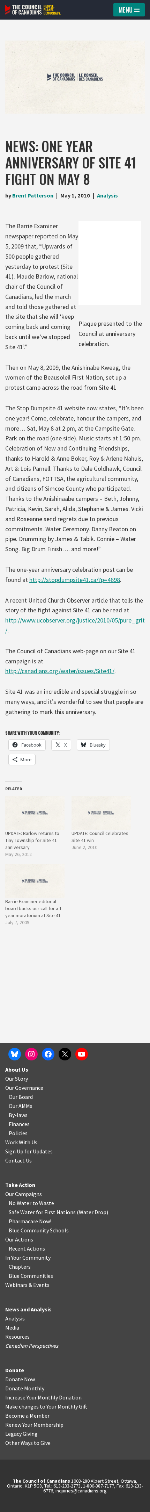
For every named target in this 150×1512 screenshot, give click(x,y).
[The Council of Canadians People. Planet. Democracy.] (33, 10)
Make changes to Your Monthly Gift (46, 1406)
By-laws (18, 1114)
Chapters (20, 1266)
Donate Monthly (24, 1388)
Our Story (16, 1078)
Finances (19, 1124)
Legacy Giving (21, 1433)
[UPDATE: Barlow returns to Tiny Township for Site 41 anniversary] (35, 813)
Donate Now (20, 1379)
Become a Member (27, 1415)
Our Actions (19, 1239)
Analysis (107, 195)
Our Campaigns (23, 1193)
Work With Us (21, 1142)
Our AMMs (20, 1105)
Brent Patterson (32, 195)
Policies (18, 1133)
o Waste (44, 1203)
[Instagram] (31, 1054)
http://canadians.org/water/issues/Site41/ (59, 671)
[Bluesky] (14, 1054)
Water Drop (92, 1212)
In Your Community (28, 1257)
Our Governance (24, 1087)
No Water (20, 1203)
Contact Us (18, 1160)
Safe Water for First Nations (42, 1212)
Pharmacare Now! (30, 1221)
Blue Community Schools (39, 1230)
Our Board (21, 1096)
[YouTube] (81, 1054)
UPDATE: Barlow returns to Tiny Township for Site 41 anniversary (32, 840)
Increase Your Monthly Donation (43, 1397)
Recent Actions (27, 1248)
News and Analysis (28, 1309)
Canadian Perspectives (31, 1345)
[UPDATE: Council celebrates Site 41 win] (101, 813)
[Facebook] (48, 1054)
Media (12, 1327)
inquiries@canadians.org (81, 1491)
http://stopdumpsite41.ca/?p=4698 (74, 580)
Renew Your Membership (34, 1424)
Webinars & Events (27, 1284)
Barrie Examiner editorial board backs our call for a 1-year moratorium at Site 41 (34, 908)
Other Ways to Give (28, 1442)
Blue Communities (31, 1275)
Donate (14, 1370)
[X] (65, 1054)
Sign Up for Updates (29, 1151)
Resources (17, 1336)
